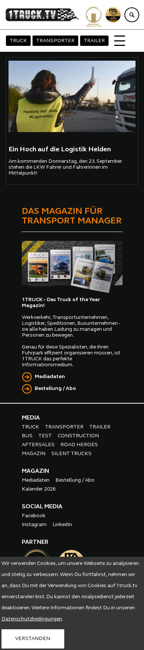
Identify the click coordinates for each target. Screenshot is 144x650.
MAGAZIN (33, 454)
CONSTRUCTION (78, 436)
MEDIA (31, 418)
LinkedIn (62, 525)
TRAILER (94, 41)
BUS (27, 436)
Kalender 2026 (39, 489)
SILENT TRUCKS (71, 454)
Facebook (33, 516)
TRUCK (18, 41)
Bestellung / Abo (55, 388)
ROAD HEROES (79, 445)
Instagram (34, 525)
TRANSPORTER (55, 41)
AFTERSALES (38, 445)
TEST (45, 436)
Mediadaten (50, 377)
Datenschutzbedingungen (31, 619)
